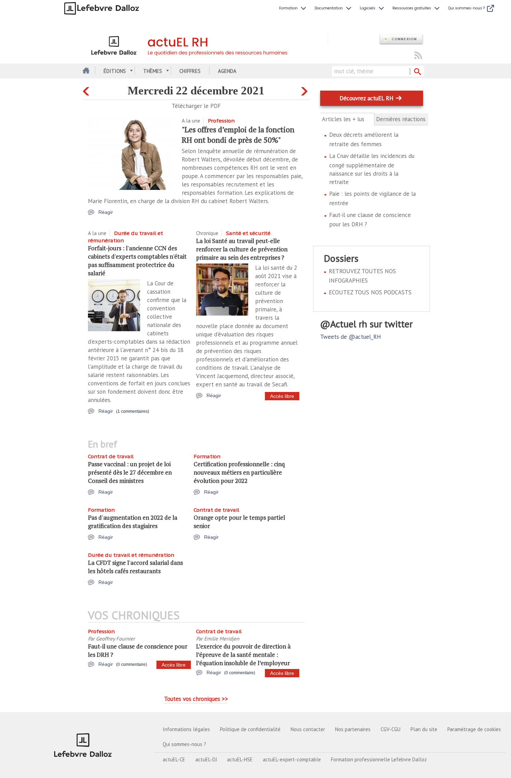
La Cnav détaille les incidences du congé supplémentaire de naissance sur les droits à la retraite (371, 169)
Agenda (227, 71)
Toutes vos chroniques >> (196, 699)
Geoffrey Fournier (115, 638)
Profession (221, 120)
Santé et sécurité (248, 233)
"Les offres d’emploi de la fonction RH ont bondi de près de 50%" (238, 134)
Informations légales (186, 729)
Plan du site (424, 729)
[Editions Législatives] (83, 745)
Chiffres (190, 71)
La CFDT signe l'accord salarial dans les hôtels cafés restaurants (135, 567)
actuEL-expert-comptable (292, 759)
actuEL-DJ (206, 759)
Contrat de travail (110, 456)
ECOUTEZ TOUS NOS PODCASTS (370, 292)
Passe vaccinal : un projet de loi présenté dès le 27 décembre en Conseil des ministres (130, 472)
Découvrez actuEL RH (367, 98)
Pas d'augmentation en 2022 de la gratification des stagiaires (132, 521)
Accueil (85, 71)
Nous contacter (308, 729)
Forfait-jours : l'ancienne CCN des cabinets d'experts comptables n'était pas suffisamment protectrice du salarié (137, 260)
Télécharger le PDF (196, 106)
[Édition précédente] (87, 89)
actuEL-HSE (240, 759)
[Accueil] (205, 44)
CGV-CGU (390, 729)
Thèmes (152, 71)
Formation (207, 456)
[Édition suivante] (305, 89)
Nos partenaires (353, 729)
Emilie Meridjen (221, 638)
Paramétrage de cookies (474, 729)
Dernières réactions (400, 119)
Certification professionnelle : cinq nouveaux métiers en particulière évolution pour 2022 (239, 472)
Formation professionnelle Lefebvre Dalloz (379, 759)
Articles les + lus (347, 119)
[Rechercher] (417, 72)
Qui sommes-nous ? (184, 744)
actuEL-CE (174, 759)
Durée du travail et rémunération (131, 555)
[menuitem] (293, 8)
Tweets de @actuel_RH (350, 337)
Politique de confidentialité (250, 729)
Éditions (115, 71)
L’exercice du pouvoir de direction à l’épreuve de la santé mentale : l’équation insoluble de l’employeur (243, 654)
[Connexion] (401, 39)
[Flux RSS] (418, 55)
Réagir (105, 212)
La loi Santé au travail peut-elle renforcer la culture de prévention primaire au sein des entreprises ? (241, 249)
